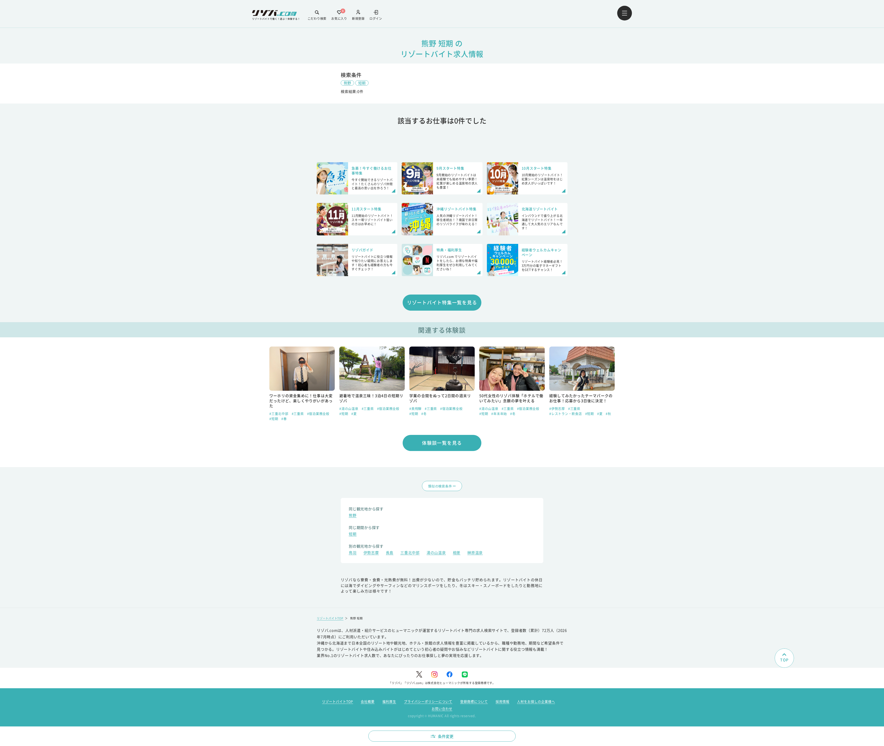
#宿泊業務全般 (318, 413)
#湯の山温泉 (348, 408)
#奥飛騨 (415, 408)
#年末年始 (499, 413)
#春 (284, 418)
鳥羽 (353, 553)
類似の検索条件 (440, 486)
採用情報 (502, 701)
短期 (362, 83)
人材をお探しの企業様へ (536, 701)
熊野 (347, 83)
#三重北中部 (278, 413)
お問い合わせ (442, 708)
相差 (457, 553)
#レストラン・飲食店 (565, 413)
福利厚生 (389, 701)
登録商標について (474, 701)
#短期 (273, 418)
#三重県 (298, 413)
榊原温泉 (475, 553)
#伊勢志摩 (557, 408)
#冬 (424, 413)
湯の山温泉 (436, 553)
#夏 (354, 413)
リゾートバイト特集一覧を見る (442, 302)
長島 (390, 553)
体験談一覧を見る (442, 443)
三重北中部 (410, 553)
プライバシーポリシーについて (428, 701)
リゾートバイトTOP (330, 618)
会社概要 (368, 701)
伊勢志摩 (371, 553)
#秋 (608, 413)
